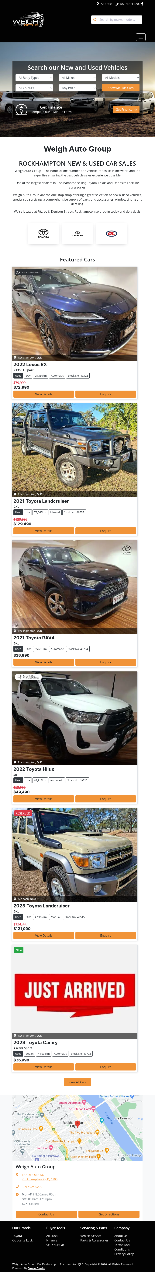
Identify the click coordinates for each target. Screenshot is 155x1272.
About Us (121, 1236)
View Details (43, 394)
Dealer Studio (36, 1268)
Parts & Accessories (94, 1240)
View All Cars (78, 1082)
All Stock (52, 1236)
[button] (141, 37)
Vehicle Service (91, 1236)
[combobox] (116, 19)
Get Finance (124, 109)
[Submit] (95, 19)
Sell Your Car (55, 1245)
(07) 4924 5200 (130, 4)
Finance (51, 1240)
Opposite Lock (22, 1240)
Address (106, 4)
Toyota (17, 1236)
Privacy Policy (124, 1254)
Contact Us (46, 1214)
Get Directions (109, 1214)
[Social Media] (143, 3)
